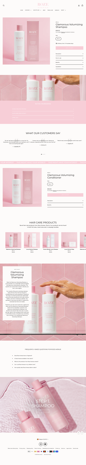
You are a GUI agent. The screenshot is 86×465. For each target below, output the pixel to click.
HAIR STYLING (36, 10)
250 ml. (57, 22)
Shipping (63, 32)
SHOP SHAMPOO (43, 410)
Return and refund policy (13, 448)
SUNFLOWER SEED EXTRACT (19, 113)
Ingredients (58, 66)
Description (58, 53)
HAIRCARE (27, 10)
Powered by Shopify (47, 454)
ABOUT (62, 10)
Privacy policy (22, 448)
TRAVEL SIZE (50, 10)
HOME (21, 10)
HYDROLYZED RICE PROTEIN (19, 109)
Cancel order (75, 448)
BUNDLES (57, 10)
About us (63, 448)
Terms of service (37, 448)
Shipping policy (30, 448)
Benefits (58, 62)
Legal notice (69, 448)
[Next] (82, 432)
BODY (44, 10)
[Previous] (78, 432)
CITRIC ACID (15, 117)
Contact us (57, 448)
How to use (58, 58)
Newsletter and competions (48, 448)
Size (57, 35)
